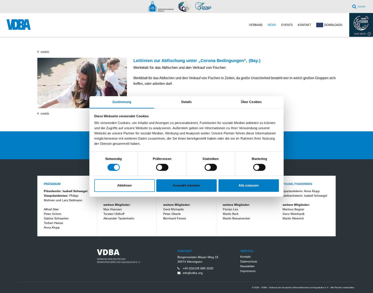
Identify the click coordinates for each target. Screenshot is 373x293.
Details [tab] (186, 102)
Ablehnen (124, 185)
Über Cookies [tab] (251, 102)
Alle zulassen (249, 185)
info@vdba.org (193, 273)
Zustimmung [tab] (121, 102)
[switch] (162, 167)
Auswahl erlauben (186, 185)
